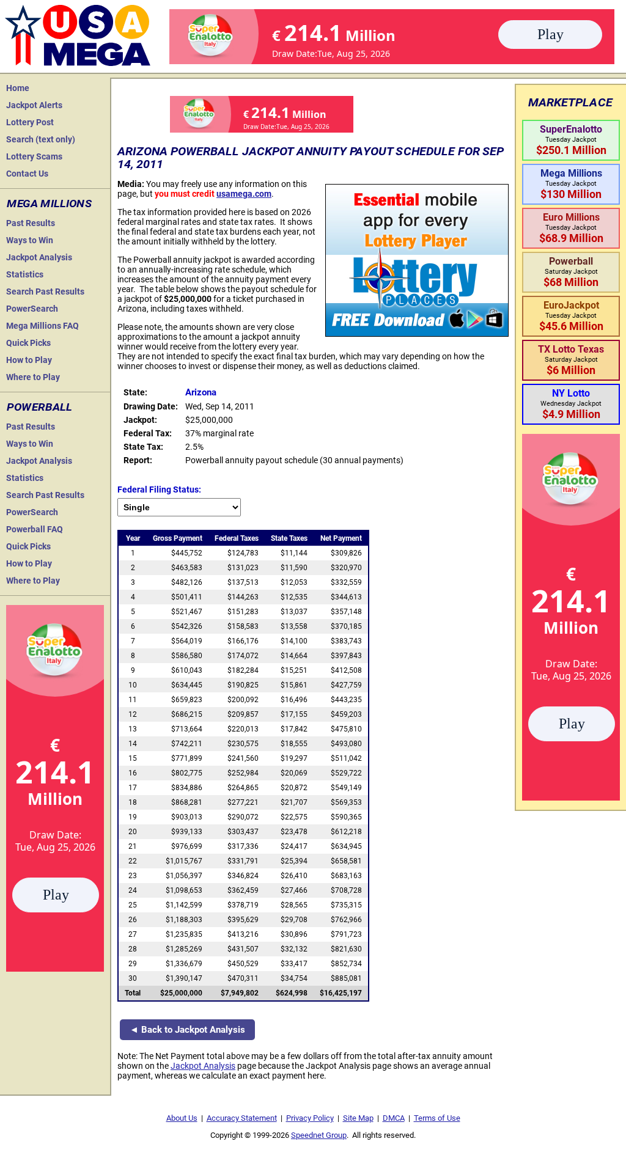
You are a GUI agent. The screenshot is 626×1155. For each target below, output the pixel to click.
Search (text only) (40, 139)
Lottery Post (30, 122)
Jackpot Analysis (39, 257)
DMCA (394, 1118)
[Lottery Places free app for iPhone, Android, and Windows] (417, 334)
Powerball (39, 407)
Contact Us (27, 173)
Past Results (30, 223)
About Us (181, 1118)
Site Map (358, 1118)
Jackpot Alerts (34, 105)
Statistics (24, 274)
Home (17, 88)
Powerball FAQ (34, 529)
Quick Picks (28, 343)
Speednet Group (319, 1135)
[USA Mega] (78, 34)
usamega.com (243, 194)
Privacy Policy (310, 1118)
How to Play (29, 360)
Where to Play (33, 377)
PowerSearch (32, 309)
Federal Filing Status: (159, 489)
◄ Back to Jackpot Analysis (187, 1029)
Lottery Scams (34, 156)
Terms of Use (437, 1118)
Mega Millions (49, 203)
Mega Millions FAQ (42, 326)
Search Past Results (45, 291)
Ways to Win (29, 240)
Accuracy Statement (242, 1118)
